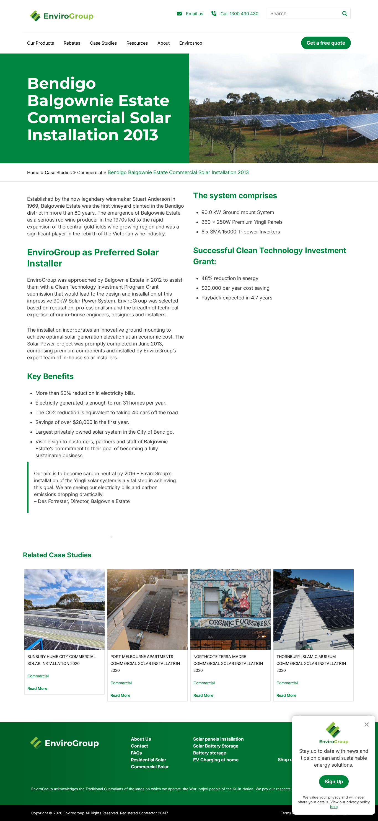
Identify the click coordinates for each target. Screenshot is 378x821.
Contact (139, 746)
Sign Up (334, 781)
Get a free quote (326, 43)
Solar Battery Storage (215, 746)
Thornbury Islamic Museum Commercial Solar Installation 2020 (311, 663)
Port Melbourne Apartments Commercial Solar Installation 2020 (145, 663)
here (334, 806)
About (163, 43)
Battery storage (209, 753)
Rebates (72, 43)
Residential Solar (148, 759)
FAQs (136, 753)
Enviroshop (190, 43)
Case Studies (103, 43)
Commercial (89, 172)
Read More (37, 688)
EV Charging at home (216, 759)
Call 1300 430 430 (239, 13)
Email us (194, 13)
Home (33, 172)
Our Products (40, 43)
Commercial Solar (150, 766)
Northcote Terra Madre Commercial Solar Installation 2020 (228, 663)
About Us (141, 739)
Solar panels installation (218, 739)
